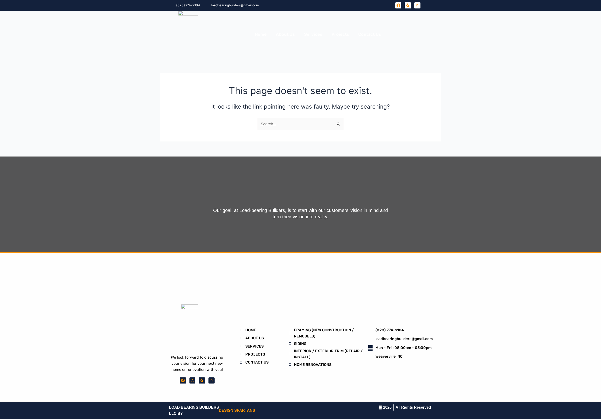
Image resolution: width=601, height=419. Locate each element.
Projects (340, 34)
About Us (285, 34)
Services (313, 34)
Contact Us (369, 34)
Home (261, 34)
